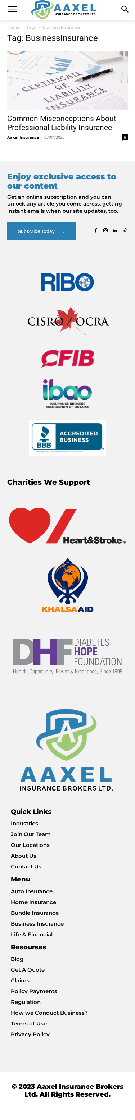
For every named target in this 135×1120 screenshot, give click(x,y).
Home (13, 27)
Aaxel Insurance (23, 137)
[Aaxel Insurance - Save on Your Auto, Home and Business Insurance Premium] (67, 9)
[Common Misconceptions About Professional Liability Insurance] (67, 80)
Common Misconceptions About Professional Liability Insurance (61, 123)
